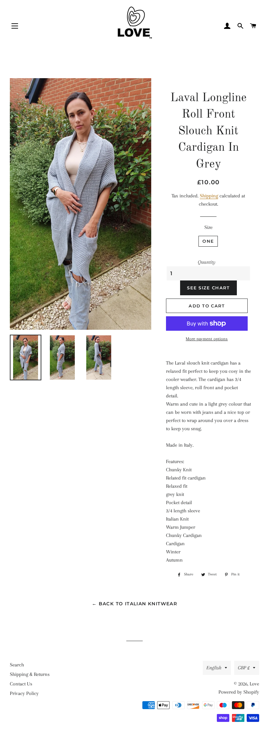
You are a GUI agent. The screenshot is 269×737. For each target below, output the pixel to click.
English (213, 668)
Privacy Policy (24, 693)
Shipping (209, 196)
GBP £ (244, 668)
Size (208, 227)
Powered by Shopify (238, 692)
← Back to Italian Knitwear (134, 604)
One (208, 241)
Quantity (207, 262)
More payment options (207, 338)
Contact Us (21, 684)
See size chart (208, 287)
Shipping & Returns (30, 674)
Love (254, 684)
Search (17, 665)
